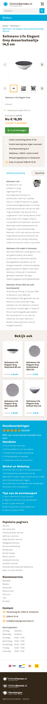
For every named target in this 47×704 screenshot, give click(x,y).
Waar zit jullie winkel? (12, 570)
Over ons (6, 594)
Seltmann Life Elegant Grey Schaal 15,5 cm (33, 403)
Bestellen (7, 580)
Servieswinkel (9, 529)
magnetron (29, 507)
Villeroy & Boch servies (13, 532)
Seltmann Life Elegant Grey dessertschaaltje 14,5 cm (23, 30)
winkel (20, 510)
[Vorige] (5, 64)
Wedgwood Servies (11, 543)
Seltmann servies (10, 536)
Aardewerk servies (11, 560)
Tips (4, 598)
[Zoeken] (41, 10)
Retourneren (8, 591)
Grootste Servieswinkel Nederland (18, 567)
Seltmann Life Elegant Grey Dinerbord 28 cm (11, 405)
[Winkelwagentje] (42, 4)
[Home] (17, 4)
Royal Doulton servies (12, 539)
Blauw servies (9, 556)
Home (5, 26)
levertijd (19, 503)
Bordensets (8, 550)
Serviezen (14, 26)
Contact (6, 601)
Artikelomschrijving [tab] (15, 173)
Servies (6, 526)
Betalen (6, 584)
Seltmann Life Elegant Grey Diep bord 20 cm (12, 364)
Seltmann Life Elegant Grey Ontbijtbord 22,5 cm (33, 366)
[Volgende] (41, 64)
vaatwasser (31, 500)
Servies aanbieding (11, 546)
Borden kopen (9, 553)
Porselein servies (10, 563)
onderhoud (13, 496)
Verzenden (7, 587)
